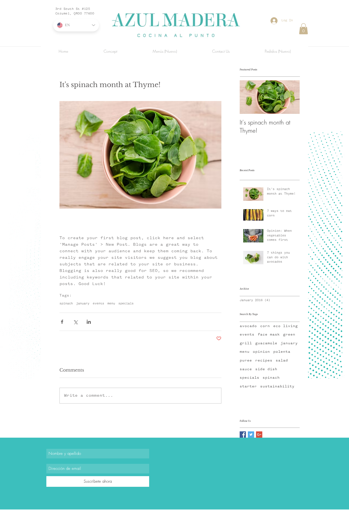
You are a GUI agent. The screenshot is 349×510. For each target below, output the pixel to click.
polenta (281, 352)
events (98, 303)
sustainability (277, 386)
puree (246, 360)
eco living (285, 326)
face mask (269, 334)
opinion (261, 352)
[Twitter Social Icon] (251, 434)
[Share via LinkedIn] (88, 321)
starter (248, 386)
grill (246, 343)
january (82, 303)
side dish (266, 369)
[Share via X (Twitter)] (75, 321)
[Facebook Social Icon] (243, 434)
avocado (248, 326)
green (289, 334)
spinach (66, 303)
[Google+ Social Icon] (259, 434)
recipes (263, 360)
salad (282, 360)
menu (111, 303)
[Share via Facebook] (62, 321)
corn (265, 326)
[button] (303, 28)
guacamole (266, 343)
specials (126, 303)
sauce (246, 369)
